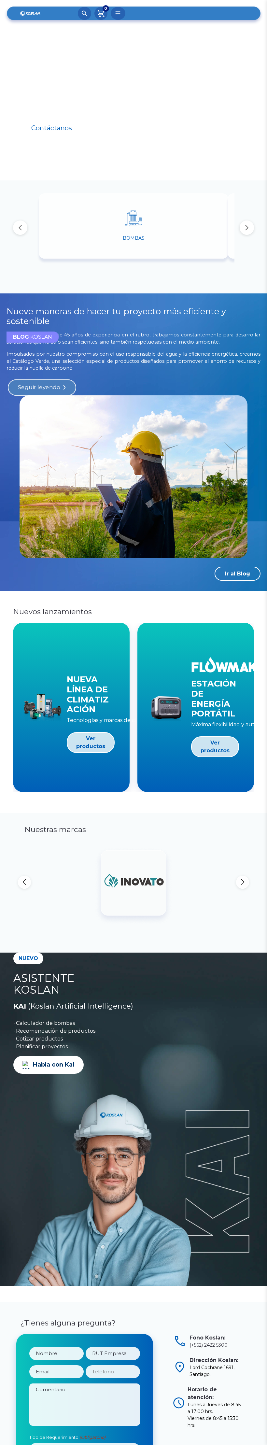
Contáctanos (51, 128)
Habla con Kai (54, 1040)
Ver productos (90, 742)
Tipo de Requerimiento (67, 1424)
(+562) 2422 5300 (209, 1321)
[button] (247, 227)
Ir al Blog (237, 574)
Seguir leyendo (39, 387)
